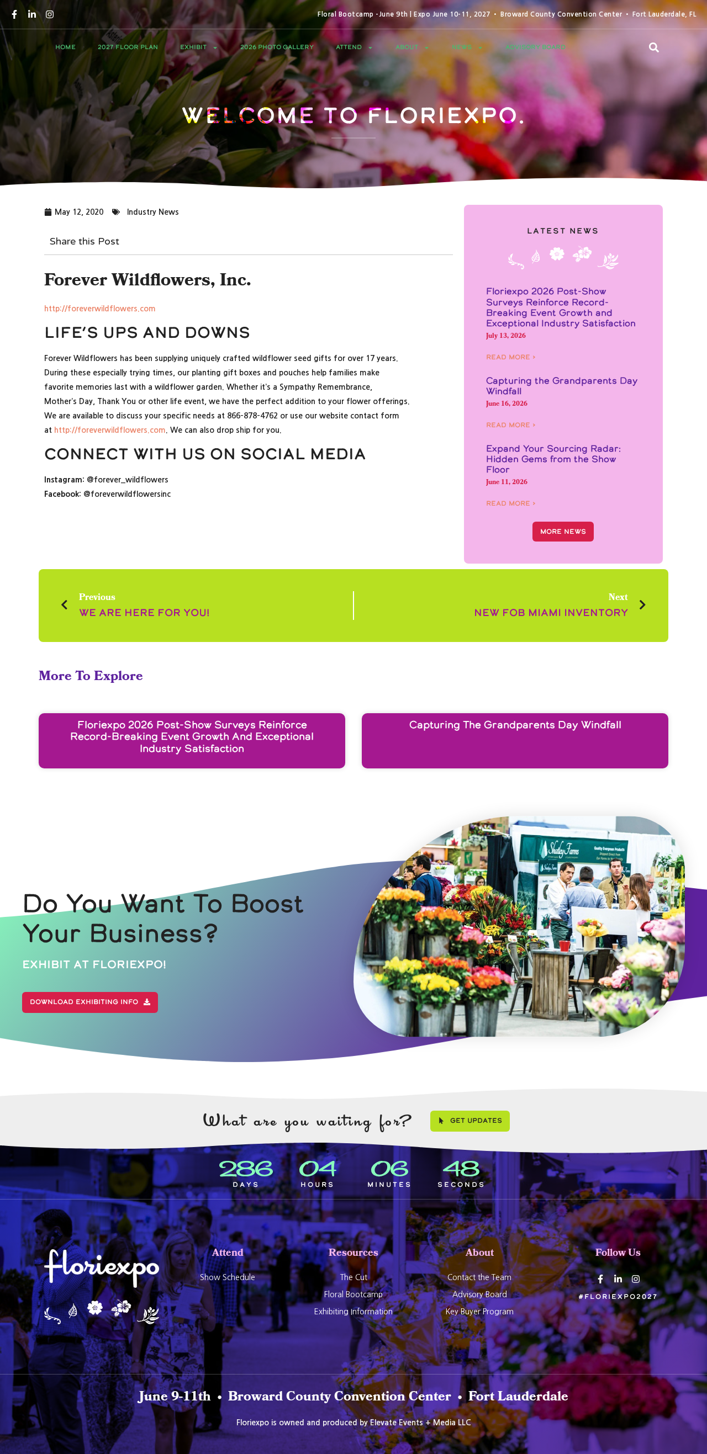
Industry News (153, 212)
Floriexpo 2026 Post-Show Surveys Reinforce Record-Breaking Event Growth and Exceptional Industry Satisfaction (561, 307)
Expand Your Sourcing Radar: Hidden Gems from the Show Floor (553, 458)
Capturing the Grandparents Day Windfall (561, 385)
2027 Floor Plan (128, 47)
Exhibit (193, 47)
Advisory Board (535, 47)
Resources (353, 1253)
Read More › (511, 357)
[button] (654, 47)
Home (65, 47)
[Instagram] (50, 14)
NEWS (462, 47)
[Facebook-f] (14, 14)
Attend (349, 47)
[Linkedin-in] (32, 14)
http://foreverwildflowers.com (100, 308)
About (406, 47)
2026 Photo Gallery (277, 47)
